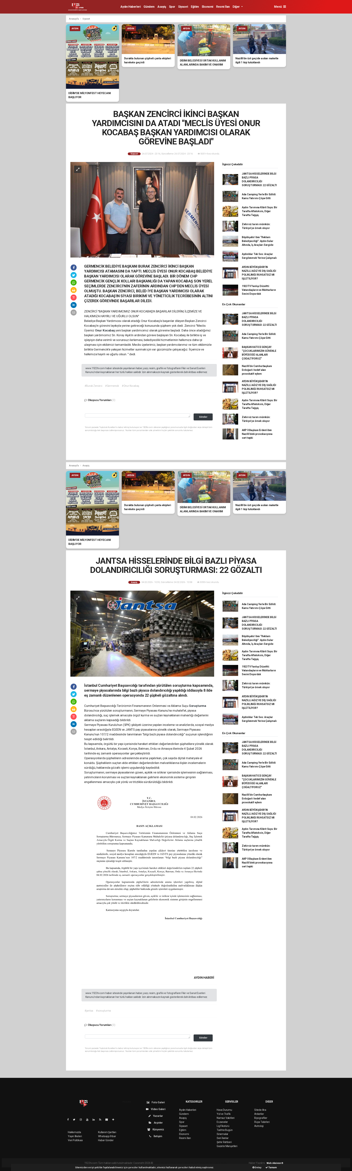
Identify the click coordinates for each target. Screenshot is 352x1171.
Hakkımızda (74, 1132)
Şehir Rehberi (224, 1142)
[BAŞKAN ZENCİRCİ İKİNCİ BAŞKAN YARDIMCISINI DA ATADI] (142, 209)
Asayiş (161, 6)
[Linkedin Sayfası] (95, 1119)
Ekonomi (207, 6)
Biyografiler (260, 1117)
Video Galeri (157, 1109)
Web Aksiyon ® (275, 1163)
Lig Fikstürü (223, 1126)
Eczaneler (222, 1121)
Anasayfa (74, 18)
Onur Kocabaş (105, 330)
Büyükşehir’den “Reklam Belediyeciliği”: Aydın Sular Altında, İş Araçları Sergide (257, 241)
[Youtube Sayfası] (88, 1119)
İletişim (157, 1136)
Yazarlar (158, 1115)
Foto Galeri (158, 1102)
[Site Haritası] (108, 1119)
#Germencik (112, 385)
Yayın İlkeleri (75, 1136)
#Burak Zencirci (93, 385)
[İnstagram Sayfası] (82, 1119)
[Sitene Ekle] (114, 1119)
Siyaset (183, 6)
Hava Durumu (224, 1109)
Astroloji (258, 1126)
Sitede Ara (260, 1109)
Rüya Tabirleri (262, 1121)
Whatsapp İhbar (107, 1136)
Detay (257, 1167)
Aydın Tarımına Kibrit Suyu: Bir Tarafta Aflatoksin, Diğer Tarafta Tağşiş (259, 211)
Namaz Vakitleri (225, 1117)
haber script (221, 1162)
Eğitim (195, 6)
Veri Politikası (75, 1140)
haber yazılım (206, 1162)
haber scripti (191, 1162)
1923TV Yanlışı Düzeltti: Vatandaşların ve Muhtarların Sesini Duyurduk (259, 290)
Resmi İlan (223, 6)
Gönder (203, 416)
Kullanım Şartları (107, 1132)
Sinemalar (222, 1134)
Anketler (259, 1113)
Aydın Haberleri (130, 6)
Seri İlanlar (223, 1138)
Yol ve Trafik (224, 1113)
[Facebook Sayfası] (69, 1119)
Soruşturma (197, 706)
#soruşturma (103, 1010)
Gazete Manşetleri (227, 1146)
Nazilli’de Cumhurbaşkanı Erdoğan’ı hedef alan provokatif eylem (257, 370)
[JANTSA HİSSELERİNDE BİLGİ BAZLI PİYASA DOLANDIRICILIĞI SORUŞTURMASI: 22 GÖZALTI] (142, 633)
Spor (172, 6)
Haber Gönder (106, 1140)
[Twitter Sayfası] (75, 1119)
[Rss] (101, 1119)
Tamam (272, 1167)
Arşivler (158, 1122)
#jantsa (89, 1010)
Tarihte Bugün (225, 1130)
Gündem (149, 6)
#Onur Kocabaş (130, 385)
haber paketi (177, 1162)
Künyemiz (158, 1129)
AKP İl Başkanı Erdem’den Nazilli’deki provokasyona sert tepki (257, 434)
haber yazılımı (161, 1162)
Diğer (237, 6)
